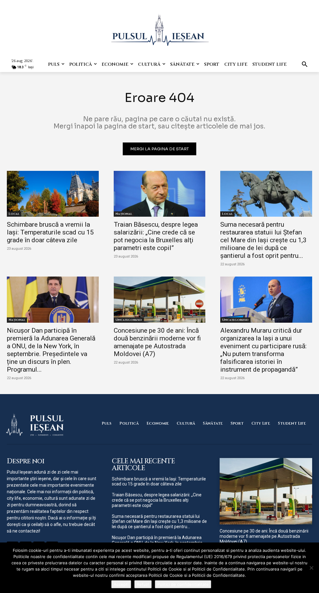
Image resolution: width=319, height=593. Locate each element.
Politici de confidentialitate (183, 584)
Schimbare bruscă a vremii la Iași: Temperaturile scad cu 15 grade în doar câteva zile (50, 232)
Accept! (121, 584)
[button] (304, 64)
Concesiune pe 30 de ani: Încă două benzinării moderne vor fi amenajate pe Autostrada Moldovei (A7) (157, 342)
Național (124, 214)
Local (14, 214)
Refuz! (143, 584)
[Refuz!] (311, 568)
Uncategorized (129, 320)
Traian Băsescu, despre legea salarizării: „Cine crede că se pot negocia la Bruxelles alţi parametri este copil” (156, 236)
